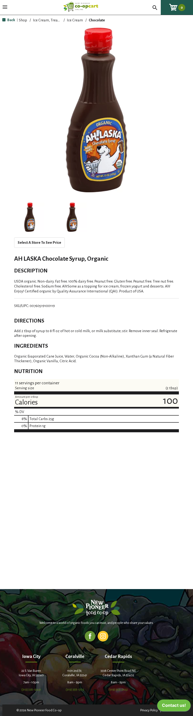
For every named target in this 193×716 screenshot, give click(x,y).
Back (11, 20)
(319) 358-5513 (75, 689)
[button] (29, 217)
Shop (23, 20)
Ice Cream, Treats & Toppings (56, 20)
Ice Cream (75, 20)
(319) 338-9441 (31, 689)
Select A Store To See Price (39, 242)
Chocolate (97, 20)
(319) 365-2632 (118, 689)
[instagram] (103, 636)
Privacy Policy (149, 710)
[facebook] (90, 636)
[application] (174, 706)
